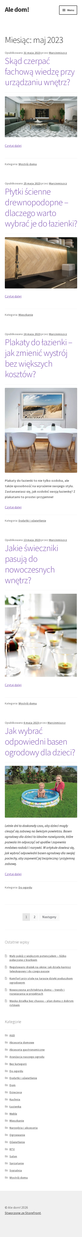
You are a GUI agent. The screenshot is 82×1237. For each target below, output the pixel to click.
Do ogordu (25, 887)
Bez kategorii (18, 1064)
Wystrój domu (28, 164)
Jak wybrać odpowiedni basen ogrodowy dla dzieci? (40, 741)
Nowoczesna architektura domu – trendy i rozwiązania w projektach (37, 992)
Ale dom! (17, 9)
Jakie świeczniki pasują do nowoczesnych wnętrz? (31, 564)
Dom (12, 1085)
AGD (12, 1035)
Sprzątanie (16, 1163)
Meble (13, 1114)
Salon (13, 1156)
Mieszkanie (26, 315)
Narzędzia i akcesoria (23, 1128)
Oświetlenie (17, 1142)
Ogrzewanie (17, 1135)
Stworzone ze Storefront (23, 1213)
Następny (49, 917)
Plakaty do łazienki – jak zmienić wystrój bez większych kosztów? (38, 358)
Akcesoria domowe (21, 1042)
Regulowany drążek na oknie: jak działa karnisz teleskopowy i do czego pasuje (40, 969)
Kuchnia (14, 1099)
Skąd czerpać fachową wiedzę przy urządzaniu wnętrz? (39, 71)
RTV (12, 1149)
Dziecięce (15, 1092)
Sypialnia (15, 1170)
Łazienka (15, 1106)
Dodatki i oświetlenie (32, 520)
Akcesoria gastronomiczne (27, 1049)
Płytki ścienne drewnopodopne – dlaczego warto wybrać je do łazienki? (41, 207)
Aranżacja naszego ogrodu (26, 1057)
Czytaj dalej (13, 145)
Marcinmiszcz (58, 53)
